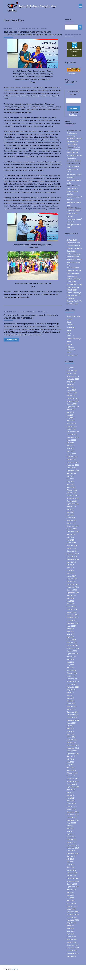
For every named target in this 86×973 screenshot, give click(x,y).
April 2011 (70, 834)
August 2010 (71, 856)
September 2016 (73, 654)
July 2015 (70, 692)
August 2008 (71, 923)
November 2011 (73, 814)
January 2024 (71, 429)
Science (69, 344)
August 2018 (71, 595)
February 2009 (72, 906)
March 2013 (71, 770)
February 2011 (72, 840)
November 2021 (73, 498)
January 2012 (71, 809)
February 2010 (72, 873)
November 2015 (73, 681)
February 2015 (72, 706)
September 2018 (73, 593)
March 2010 (71, 870)
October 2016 (72, 651)
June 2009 (70, 895)
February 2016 (72, 673)
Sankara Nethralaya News (26, 28)
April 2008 (70, 934)
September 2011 (73, 820)
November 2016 (73, 648)
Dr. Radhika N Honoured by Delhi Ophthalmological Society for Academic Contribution (74, 245)
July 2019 (70, 565)
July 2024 (70, 412)
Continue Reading (11, 339)
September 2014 (73, 720)
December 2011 (72, 812)
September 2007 (73, 953)
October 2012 (72, 784)
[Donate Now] (74, 56)
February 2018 (72, 609)
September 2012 (73, 787)
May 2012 (70, 798)
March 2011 (71, 837)
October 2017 (72, 620)
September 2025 (73, 379)
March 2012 (71, 803)
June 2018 (70, 601)
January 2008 (71, 942)
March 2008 (71, 937)
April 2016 (70, 668)
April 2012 (70, 801)
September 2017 (73, 623)
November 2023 (73, 432)
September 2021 (73, 504)
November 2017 (73, 617)
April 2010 (70, 867)
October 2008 (72, 917)
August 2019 (71, 562)
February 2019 (72, 579)
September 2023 (73, 437)
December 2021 (72, 495)
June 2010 (70, 862)
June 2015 (70, 695)
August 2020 (71, 534)
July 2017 (70, 629)
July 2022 (70, 476)
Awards (69, 319)
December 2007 (72, 945)
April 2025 (70, 387)
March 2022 (71, 487)
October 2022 (72, 468)
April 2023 (70, 451)
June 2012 (70, 795)
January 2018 (71, 612)
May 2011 (70, 831)
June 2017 (70, 631)
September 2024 (73, 407)
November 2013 (73, 748)
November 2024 (73, 401)
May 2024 (70, 418)
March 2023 (71, 454)
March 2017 (71, 640)
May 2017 (70, 634)
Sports (69, 352)
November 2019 (73, 554)
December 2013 (72, 745)
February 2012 (72, 806)
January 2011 (71, 842)
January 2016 (71, 676)
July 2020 (70, 537)
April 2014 (70, 734)
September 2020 (73, 531)
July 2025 (70, 384)
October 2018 (72, 590)
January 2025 (71, 395)
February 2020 (72, 545)
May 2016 (70, 665)
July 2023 (70, 443)
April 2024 (70, 421)
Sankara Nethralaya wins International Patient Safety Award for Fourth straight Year (74, 259)
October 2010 (72, 851)
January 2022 (71, 493)
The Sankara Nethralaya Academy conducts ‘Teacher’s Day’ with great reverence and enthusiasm (33, 33)
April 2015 (70, 701)
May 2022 (70, 482)
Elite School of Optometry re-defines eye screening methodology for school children (74, 138)
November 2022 (73, 465)
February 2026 (72, 371)
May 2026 (70, 368)
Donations (70, 325)
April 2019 (70, 573)
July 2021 (70, 509)
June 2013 (70, 762)
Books (69, 322)
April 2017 (70, 637)
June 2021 (70, 512)
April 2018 (70, 604)
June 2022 (70, 479)
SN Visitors (71, 350)
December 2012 (72, 778)
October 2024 (72, 404)
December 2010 (72, 845)
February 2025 (72, 393)
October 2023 (72, 434)
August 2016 (71, 656)
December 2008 (72, 912)
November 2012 (73, 781)
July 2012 (70, 792)
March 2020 (71, 543)
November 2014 (73, 715)
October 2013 (72, 751)
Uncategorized (72, 355)
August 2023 (71, 440)
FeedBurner (73, 115)
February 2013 (72, 773)
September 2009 (73, 887)
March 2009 (71, 903)
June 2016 (70, 662)
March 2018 (71, 606)
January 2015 (71, 709)
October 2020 (72, 529)
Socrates (15, 969)
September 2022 (73, 470)
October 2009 (72, 884)
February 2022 (72, 490)
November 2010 (73, 848)
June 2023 (70, 445)
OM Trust (70, 336)
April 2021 (70, 515)
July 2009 (70, 892)
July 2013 (70, 759)
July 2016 (70, 659)
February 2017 (72, 642)
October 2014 (72, 717)
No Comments (41, 28)
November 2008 (73, 914)
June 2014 (70, 728)
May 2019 (70, 570)
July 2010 (70, 859)
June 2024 (70, 415)
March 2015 (71, 704)
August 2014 (71, 723)
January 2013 (71, 776)
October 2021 (72, 501)
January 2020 (71, 548)
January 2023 (71, 459)
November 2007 (73, 948)
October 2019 (72, 556)
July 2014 (70, 726)
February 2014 (72, 740)
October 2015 (72, 684)
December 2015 (72, 679)
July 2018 (70, 598)
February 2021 (72, 520)
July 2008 (70, 926)
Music (69, 330)
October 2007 (72, 950)
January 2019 (71, 581)
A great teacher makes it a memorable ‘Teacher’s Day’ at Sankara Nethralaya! (31, 316)
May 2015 (70, 698)
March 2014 (71, 737)
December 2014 (72, 712)
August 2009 (71, 889)
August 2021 (71, 507)
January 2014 (71, 742)
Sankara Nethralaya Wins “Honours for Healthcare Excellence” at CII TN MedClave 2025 (74, 298)
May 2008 (70, 931)
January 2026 (71, 373)
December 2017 (72, 615)
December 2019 (72, 551)
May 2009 (70, 898)
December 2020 (72, 526)
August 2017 (71, 626)
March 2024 (71, 423)
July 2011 (70, 826)
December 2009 (72, 878)
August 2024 (71, 409)
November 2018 (73, 587)
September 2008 (73, 920)
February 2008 (72, 939)
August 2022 (71, 473)
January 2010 (71, 876)
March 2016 (71, 670)
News (69, 333)
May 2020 (70, 540)
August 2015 (71, 690)
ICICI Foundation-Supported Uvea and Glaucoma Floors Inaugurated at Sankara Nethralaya (74, 273)
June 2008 (70, 928)
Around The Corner (74, 316)
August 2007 (71, 956)
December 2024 (72, 398)
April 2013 (70, 767)
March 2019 (71, 576)
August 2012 (71, 790)
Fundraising (71, 327)
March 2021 (71, 518)
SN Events (70, 347)
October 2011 (72, 817)
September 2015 (73, 687)
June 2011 (70, 828)
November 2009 (73, 881)
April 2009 (70, 901)
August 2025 (71, 382)
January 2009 (71, 909)
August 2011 (71, 823)
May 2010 (70, 864)
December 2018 (72, 584)
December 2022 (72, 462)
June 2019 (70, 568)
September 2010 (73, 853)
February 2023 (72, 457)
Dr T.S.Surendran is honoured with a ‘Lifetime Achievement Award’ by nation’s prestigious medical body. (74, 174)
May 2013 (70, 765)
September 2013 (73, 754)
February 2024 (72, 426)
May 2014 (70, 731)
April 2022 (70, 484)
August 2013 (71, 756)
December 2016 (72, 645)
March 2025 (71, 390)
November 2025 (73, 376)
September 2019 (73, 559)
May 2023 (70, 448)
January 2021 (71, 523)
